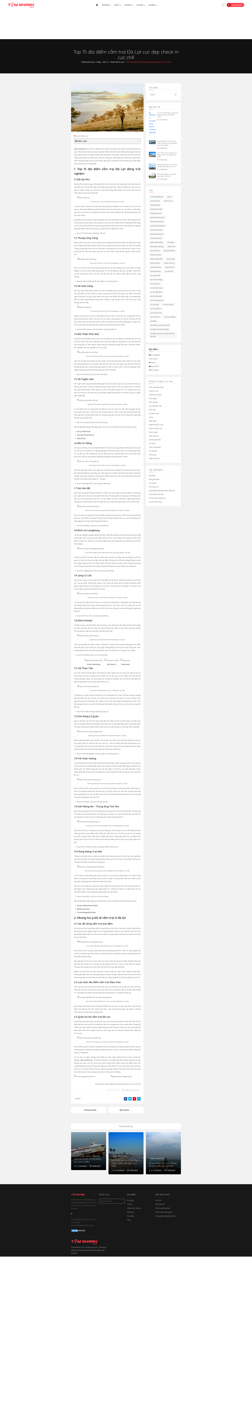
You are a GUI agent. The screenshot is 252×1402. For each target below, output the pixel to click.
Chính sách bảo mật (156, 494)
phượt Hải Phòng (169, 251)
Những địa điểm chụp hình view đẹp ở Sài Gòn (166, 175)
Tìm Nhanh (82, 1166)
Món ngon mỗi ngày (157, 246)
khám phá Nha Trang (157, 217)
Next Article (124, 1110)
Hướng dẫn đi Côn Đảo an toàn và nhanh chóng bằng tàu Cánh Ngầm (167, 143)
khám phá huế (155, 205)
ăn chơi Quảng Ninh (157, 300)
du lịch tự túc (168, 201)
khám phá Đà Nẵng (157, 242)
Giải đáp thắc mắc (155, 406)
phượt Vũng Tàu (156, 267)
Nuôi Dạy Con (154, 436)
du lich (78, 1099)
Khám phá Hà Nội (156, 209)
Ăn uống (155, 355)
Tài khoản (152, 483)
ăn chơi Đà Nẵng (169, 317)
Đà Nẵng (153, 321)
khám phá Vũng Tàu (157, 234)
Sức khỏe (140, 5)
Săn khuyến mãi (155, 440)
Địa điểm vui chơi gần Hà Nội (160, 325)
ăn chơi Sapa (155, 304)
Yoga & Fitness (154, 458)
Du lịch (153, 359)
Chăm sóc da (153, 391)
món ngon (170, 242)
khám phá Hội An (156, 213)
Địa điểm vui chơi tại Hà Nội (159, 329)
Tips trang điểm (155, 447)
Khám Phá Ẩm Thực (156, 425)
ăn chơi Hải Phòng (156, 280)
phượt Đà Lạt (169, 267)
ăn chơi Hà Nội (155, 275)
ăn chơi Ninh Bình (156, 292)
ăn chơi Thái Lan (156, 309)
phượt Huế (171, 246)
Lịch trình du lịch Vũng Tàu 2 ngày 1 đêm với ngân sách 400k (167, 155)
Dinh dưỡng (153, 402)
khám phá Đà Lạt (156, 238)
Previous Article (90, 1110)
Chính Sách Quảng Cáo (157, 498)
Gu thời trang (154, 413)
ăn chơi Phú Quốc (156, 296)
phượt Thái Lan (169, 263)
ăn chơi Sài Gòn (168, 304)
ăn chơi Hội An (155, 284)
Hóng (151, 417)
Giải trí (116, 5)
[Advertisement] (126, 24)
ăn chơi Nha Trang (156, 288)
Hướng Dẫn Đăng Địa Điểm (165, 1216)
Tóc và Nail (153, 451)
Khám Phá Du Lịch (82, 136)
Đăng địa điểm (154, 479)
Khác (153, 362)
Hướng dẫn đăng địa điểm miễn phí (162, 490)
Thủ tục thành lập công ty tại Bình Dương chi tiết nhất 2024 (167, 115)
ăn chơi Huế (169, 271)
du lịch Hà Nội (155, 201)
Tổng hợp (152, 455)
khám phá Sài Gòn (156, 230)
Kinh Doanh (153, 432)
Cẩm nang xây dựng (156, 387)
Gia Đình (128, 5)
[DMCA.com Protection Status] (78, 1230)
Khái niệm (152, 421)
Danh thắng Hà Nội (157, 197)
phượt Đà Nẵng (156, 271)
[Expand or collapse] (138, 141)
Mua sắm (154, 366)
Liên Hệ (158, 1200)
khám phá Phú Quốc (157, 222)
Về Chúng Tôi (154, 487)
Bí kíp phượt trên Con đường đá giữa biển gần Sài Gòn (167, 165)
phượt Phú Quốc (156, 255)
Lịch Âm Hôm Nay (155, 502)
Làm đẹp (152, 5)
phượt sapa (170, 259)
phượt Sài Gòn (155, 263)
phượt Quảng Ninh (157, 259)
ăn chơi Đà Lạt (155, 317)
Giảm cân (152, 410)
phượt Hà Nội (155, 251)
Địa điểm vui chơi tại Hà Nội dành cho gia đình (163, 335)
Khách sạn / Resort (134, 1208)
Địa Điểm (105, 5)
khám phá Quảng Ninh (158, 226)
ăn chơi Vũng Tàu (156, 313)
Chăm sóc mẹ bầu (155, 395)
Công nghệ (153, 398)
